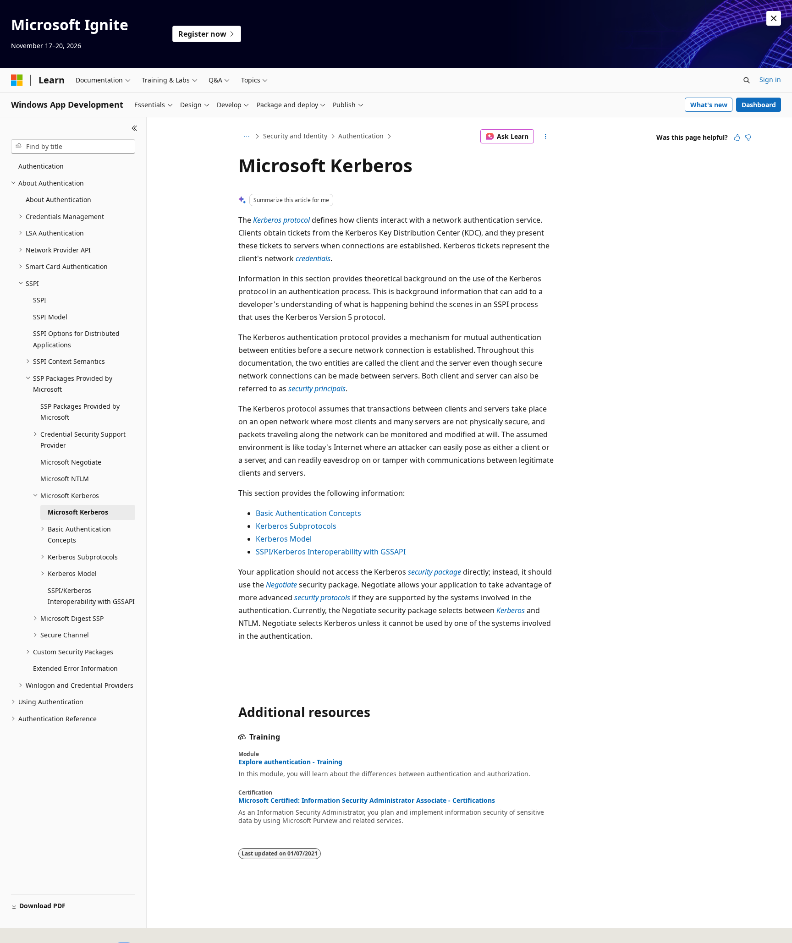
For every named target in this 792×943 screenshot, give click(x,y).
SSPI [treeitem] (39, 300)
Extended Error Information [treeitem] (75, 668)
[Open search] (746, 80)
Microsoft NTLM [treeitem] (64, 478)
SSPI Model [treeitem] (50, 317)
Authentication (361, 136)
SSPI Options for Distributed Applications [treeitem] (76, 339)
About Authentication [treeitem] (58, 199)
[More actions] (546, 136)
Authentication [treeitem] (41, 166)
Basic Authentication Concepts (308, 513)
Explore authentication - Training (290, 762)
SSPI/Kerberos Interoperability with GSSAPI (331, 552)
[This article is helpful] (737, 137)
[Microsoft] (17, 80)
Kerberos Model (284, 539)
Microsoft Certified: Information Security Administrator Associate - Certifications (366, 800)
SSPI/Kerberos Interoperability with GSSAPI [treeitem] (91, 596)
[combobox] (73, 146)
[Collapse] (134, 128)
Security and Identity (295, 136)
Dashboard (759, 104)
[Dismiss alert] (773, 18)
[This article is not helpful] (748, 137)
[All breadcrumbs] (246, 136)
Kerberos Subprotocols (296, 526)
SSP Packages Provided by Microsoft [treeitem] (80, 412)
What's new (708, 104)
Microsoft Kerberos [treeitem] (78, 512)
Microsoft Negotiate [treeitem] (70, 462)
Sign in (770, 79)
